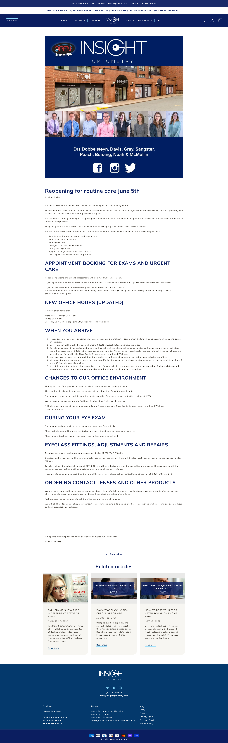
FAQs (142, 710)
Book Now (12, 20)
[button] (65, 20)
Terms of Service (148, 720)
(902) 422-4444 (114, 692)
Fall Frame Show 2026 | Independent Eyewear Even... (64, 613)
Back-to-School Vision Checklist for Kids (112, 612)
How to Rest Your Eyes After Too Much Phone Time (161, 613)
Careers (143, 713)
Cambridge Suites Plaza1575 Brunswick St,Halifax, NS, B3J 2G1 (55, 720)
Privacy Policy (147, 716)
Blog (142, 706)
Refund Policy (146, 723)
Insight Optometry (118, 739)
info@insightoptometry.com (114, 695)
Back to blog (116, 554)
